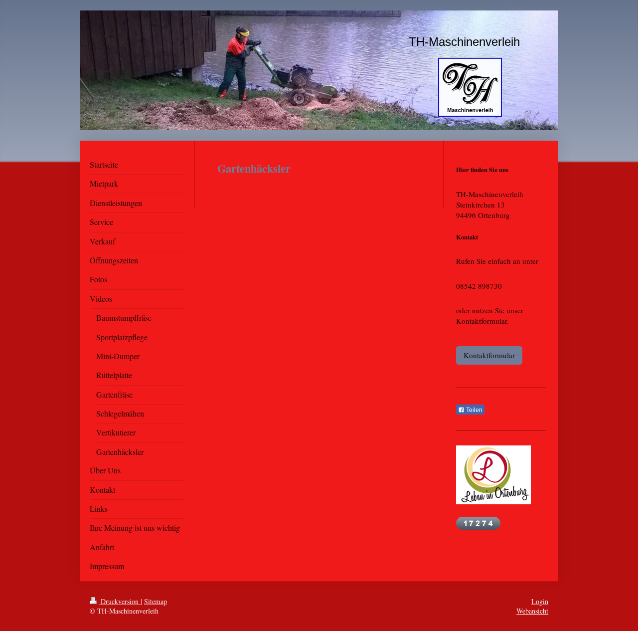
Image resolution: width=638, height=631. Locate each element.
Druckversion (120, 601)
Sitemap (155, 601)
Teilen (473, 410)
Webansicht (532, 611)
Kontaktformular (489, 355)
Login (539, 601)
